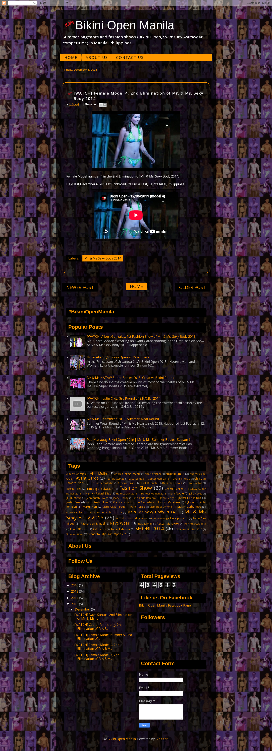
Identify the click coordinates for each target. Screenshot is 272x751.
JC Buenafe (73, 498)
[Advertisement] (136, 141)
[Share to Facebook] (105, 105)
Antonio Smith (174, 474)
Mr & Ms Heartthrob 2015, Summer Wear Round (123, 419)
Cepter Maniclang (158, 478)
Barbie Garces (116, 478)
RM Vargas (99, 529)
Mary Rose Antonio (161, 506)
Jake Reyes (195, 493)
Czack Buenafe (149, 483)
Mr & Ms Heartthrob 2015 (106, 512)
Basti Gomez (136, 478)
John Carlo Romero (144, 498)
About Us (97, 57)
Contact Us (130, 57)
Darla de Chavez (172, 483)
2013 (75, 604)
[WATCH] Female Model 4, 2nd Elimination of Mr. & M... (96, 647)
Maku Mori (90, 506)
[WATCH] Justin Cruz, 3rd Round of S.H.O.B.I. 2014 (123, 398)
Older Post (192, 287)
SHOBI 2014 (149, 528)
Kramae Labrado (123, 502)
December (83, 609)
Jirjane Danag (120, 498)
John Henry (167, 498)
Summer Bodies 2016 (189, 529)
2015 (75, 591)
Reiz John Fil (145, 523)
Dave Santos (194, 483)
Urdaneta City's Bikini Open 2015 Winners (118, 357)
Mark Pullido (137, 506)
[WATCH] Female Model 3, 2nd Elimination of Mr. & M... (96, 657)
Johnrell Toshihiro (189, 498)
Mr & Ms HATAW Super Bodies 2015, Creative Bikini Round (130, 378)
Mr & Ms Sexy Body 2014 (102, 258)
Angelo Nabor (153, 474)
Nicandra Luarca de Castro (131, 518)
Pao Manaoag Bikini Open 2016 (169, 518)
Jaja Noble (177, 493)
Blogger (162, 739)
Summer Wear (74, 534)
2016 (75, 585)
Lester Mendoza (169, 502)
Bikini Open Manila (124, 25)
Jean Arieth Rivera (97, 498)
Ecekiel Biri (73, 489)
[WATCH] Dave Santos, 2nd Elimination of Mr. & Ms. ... (103, 617)
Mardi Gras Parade (114, 506)
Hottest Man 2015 (126, 493)
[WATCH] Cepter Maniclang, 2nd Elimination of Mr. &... (98, 626)
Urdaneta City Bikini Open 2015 (107, 534)
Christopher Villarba (101, 483)
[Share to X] (101, 105)
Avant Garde (87, 478)
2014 (75, 598)
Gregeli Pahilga (174, 489)
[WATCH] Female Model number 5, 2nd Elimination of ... (103, 637)
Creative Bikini (126, 483)
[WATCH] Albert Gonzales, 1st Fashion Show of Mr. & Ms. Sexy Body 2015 (141, 336)
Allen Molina (99, 473)
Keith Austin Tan (97, 502)
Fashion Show (135, 487)
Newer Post (80, 287)
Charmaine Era (181, 478)
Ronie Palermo (120, 529)
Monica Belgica (75, 512)
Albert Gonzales (76, 474)
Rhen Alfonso (78, 529)
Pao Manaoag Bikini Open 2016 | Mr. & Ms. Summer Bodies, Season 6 (139, 439)
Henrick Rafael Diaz (98, 493)
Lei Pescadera (145, 502)
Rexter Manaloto (168, 523)
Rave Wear (119, 523)
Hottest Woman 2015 (153, 493)
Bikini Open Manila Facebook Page (165, 605)
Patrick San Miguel (92, 523)
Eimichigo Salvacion (100, 489)
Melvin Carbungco (189, 506)
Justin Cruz (73, 502)
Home (70, 57)
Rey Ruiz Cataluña (195, 523)
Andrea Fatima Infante (127, 474)
